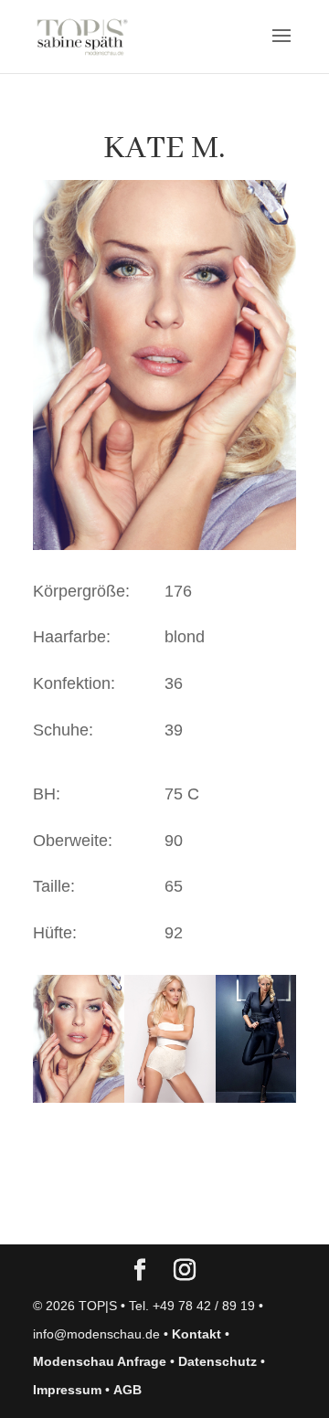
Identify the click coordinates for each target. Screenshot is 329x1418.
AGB (127, 1389)
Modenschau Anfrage (99, 1361)
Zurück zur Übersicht (137, 1212)
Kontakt (196, 1334)
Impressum (67, 1389)
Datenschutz (217, 1361)
